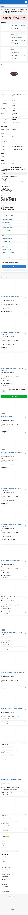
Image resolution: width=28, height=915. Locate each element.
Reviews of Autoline (6, 874)
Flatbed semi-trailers (6, 235)
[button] (26, 2)
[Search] (26, 6)
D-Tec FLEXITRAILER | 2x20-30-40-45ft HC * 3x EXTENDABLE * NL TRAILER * (19, 55)
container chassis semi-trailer (18, 98)
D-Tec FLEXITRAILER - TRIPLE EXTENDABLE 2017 (14, 743)
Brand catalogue (5, 876)
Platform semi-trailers (6, 230)
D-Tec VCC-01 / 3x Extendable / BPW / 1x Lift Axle (13, 296)
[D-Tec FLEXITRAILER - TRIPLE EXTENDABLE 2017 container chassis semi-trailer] (14, 734)
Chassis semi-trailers (6, 257)
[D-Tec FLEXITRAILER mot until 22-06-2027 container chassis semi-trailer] (14, 323)
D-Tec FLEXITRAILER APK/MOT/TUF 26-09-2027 (13, 452)
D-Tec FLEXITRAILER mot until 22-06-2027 (11, 332)
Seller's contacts (5, 847)
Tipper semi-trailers (6, 222)
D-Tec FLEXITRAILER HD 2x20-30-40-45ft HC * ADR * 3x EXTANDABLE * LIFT (19, 48)
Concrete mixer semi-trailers (8, 252)
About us (3, 843)
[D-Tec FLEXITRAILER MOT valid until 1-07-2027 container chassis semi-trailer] (14, 479)
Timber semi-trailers (6, 246)
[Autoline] (5, 9)
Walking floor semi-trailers (7, 238)
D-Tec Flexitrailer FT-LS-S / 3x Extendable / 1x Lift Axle (14, 596)
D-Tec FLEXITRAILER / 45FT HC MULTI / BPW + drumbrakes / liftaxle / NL (19, 40)
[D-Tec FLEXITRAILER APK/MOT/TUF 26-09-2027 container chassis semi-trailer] (14, 443)
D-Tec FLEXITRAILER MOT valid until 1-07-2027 (12, 488)
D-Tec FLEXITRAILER (6, 416)
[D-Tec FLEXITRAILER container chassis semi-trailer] (14, 407)
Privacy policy (5, 869)
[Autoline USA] (8, 2)
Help (3, 845)
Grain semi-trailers (6, 255)
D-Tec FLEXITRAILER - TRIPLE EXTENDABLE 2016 (14, 672)
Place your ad (14, 396)
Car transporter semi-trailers (8, 244)
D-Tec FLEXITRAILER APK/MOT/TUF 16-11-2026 (19, 25)
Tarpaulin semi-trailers (6, 241)
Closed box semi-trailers (7, 233)
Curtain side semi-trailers (7, 219)
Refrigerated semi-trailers (7, 227)
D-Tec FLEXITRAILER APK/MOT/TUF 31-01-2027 (19, 33)
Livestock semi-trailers (6, 249)
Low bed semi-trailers (6, 224)
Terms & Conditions (6, 867)
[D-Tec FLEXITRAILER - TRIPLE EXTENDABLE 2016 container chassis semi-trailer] (14, 663)
